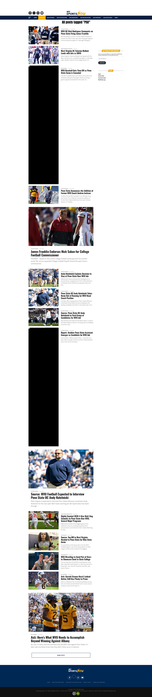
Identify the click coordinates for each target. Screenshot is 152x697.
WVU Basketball (73, 17)
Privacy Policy (87, 682)
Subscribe (42, 17)
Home (35, 17)
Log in (99, 74)
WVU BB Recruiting (85, 17)
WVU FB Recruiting (62, 17)
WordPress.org (101, 80)
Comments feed (102, 78)
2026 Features (97, 17)
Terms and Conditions (99, 682)
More (116, 17)
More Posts (61, 655)
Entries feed (101, 76)
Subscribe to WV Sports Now (73, 682)
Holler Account (107, 17)
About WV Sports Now (58, 682)
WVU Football (51, 17)
